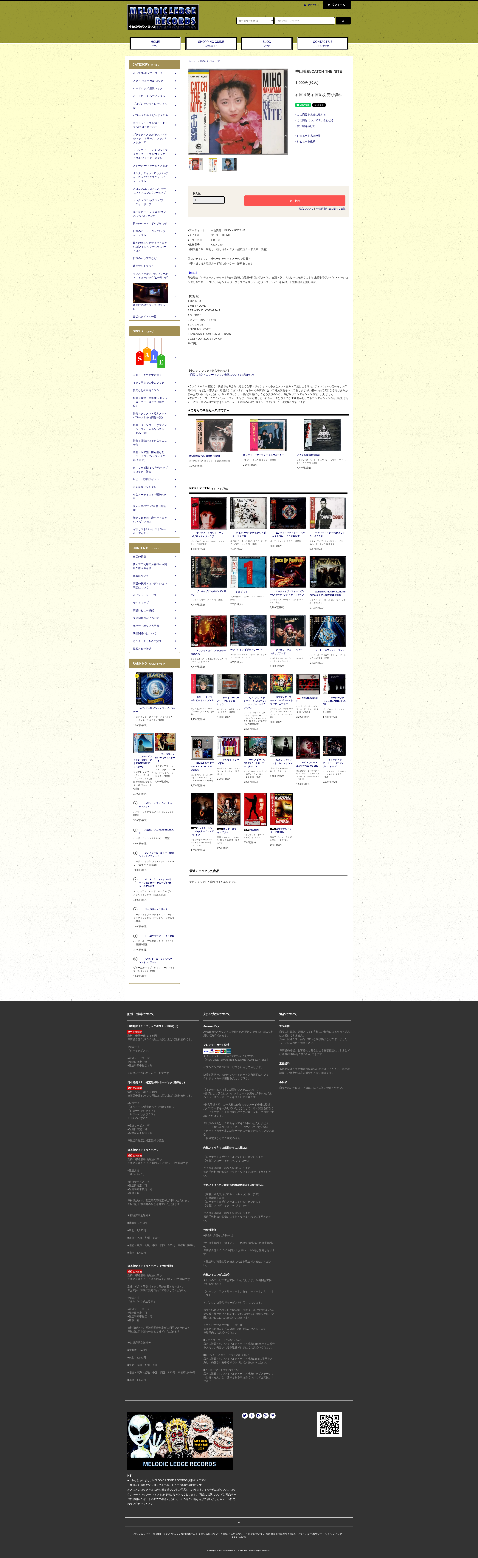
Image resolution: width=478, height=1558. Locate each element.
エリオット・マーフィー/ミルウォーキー (263, 455)
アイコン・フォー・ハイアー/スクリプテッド (287, 652)
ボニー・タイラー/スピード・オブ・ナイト (202, 700)
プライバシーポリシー (310, 1533)
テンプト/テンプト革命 (228, 762)
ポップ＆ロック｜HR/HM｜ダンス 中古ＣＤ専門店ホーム (164, 1533)
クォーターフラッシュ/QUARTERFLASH (334, 701)
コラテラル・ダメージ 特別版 (281, 830)
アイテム (339, 4)
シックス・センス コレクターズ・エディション (202, 831)
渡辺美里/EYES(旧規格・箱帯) (204, 456)
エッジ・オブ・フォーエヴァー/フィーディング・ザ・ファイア (287, 593)
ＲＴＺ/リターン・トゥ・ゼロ (159, 936)
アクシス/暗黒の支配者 (308, 455)
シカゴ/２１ (242, 591)
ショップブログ (333, 1533)
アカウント (314, 5)
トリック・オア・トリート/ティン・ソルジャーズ (334, 763)
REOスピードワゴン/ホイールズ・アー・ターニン (254, 763)
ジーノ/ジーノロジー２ (156, 909)
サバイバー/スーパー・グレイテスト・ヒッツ (228, 701)
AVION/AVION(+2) (307, 700)
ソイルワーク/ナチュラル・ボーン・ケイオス (248, 534)
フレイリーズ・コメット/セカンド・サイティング (156, 855)
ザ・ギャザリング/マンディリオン (208, 593)
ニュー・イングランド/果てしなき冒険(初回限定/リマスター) (143, 761)
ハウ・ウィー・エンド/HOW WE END (307, 764)
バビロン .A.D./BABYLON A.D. (156, 831)
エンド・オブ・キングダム (228, 831)
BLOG (267, 43)
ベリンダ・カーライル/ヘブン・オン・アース (155, 961)
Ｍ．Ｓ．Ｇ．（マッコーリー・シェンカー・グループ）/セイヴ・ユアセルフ (156, 882)
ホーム (192, 61)
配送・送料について (234, 1533)
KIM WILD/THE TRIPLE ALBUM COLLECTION (202, 766)
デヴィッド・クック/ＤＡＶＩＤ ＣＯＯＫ (327, 535)
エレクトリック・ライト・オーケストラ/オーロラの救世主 (287, 535)
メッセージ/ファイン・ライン (330, 650)
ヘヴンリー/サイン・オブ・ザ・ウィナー (154, 710)
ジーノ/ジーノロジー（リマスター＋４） (165, 757)
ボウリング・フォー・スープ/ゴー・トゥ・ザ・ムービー (281, 700)
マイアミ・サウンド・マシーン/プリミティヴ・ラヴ (208, 535)
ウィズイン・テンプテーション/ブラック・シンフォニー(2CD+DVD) (255, 702)
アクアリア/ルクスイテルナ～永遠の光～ (208, 652)
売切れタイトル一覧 (210, 61)
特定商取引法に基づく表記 (330, 208)
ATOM (242, 1537)
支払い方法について (209, 1533)
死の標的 (254, 829)
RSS (234, 1537)
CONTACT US (323, 43)
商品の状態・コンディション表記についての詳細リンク (223, 374)
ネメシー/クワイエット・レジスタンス (281, 762)
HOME (155, 43)
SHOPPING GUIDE (211, 43)
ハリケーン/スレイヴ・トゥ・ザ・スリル (156, 805)
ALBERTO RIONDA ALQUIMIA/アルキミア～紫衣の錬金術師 (327, 593)
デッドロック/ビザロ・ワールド (246, 649)
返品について (306, 208)
